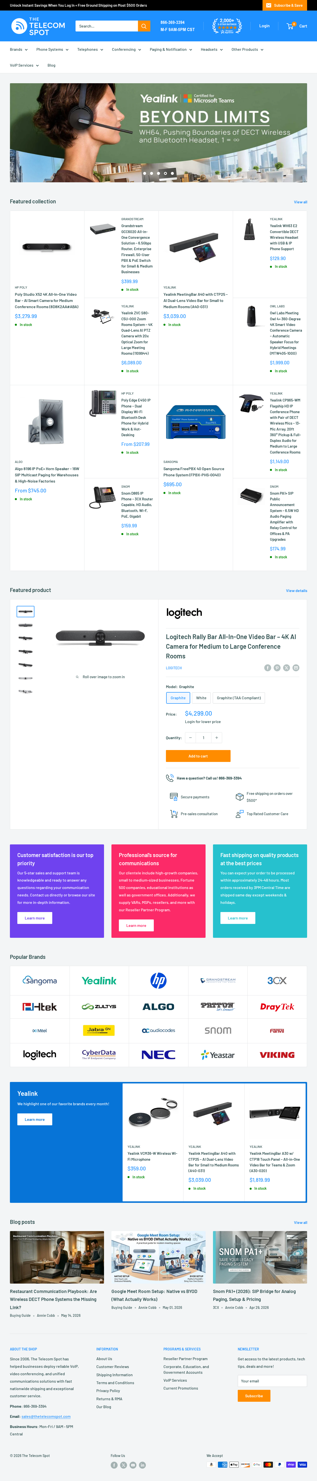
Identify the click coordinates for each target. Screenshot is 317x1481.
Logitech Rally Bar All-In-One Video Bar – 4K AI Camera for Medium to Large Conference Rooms (231, 646)
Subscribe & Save (288, 5)
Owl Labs (277, 306)
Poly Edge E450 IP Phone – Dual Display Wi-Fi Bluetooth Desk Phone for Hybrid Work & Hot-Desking (136, 417)
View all (301, 201)
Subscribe (254, 1395)
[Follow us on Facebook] (114, 1465)
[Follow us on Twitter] (123, 1465)
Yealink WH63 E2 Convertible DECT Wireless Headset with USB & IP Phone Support (284, 237)
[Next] (305, 1142)
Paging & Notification (168, 49)
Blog (51, 65)
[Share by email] (295, 667)
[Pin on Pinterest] (277, 667)
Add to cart (198, 756)
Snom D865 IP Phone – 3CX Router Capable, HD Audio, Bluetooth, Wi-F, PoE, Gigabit (137, 504)
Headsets (209, 49)
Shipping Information (114, 1374)
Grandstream (132, 219)
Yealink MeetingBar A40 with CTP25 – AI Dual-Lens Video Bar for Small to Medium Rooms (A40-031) (195, 300)
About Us (104, 1358)
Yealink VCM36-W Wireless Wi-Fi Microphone (152, 1156)
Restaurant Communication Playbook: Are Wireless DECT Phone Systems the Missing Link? (53, 1299)
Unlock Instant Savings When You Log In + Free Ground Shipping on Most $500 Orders (78, 5)
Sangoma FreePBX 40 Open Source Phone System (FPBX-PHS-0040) (193, 471)
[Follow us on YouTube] (133, 1465)
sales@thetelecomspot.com (46, 1416)
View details (297, 590)
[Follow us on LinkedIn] (142, 1465)
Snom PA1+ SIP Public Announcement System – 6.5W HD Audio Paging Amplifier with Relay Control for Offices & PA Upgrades (284, 516)
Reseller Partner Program (185, 1358)
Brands (16, 49)
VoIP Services (21, 65)
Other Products (245, 49)
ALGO (19, 462)
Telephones (87, 49)
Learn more (35, 1119)
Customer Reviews (112, 1366)
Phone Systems (49, 49)
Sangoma (170, 462)
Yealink (127, 306)
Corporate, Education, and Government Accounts (186, 1369)
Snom (125, 486)
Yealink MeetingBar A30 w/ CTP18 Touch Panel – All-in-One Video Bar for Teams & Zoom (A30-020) (275, 1162)
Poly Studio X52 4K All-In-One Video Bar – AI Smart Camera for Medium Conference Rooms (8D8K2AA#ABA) (46, 300)
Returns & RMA (109, 1398)
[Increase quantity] (216, 737)
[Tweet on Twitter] (286, 667)
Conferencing (124, 49)
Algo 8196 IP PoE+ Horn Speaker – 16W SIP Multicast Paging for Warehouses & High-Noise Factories (47, 474)
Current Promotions (180, 1388)
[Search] (144, 26)
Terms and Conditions (115, 1382)
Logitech (174, 668)
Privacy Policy (108, 1390)
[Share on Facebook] (267, 667)
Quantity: (174, 737)
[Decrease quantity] (190, 737)
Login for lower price (203, 721)
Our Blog (103, 1406)
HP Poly (21, 287)
